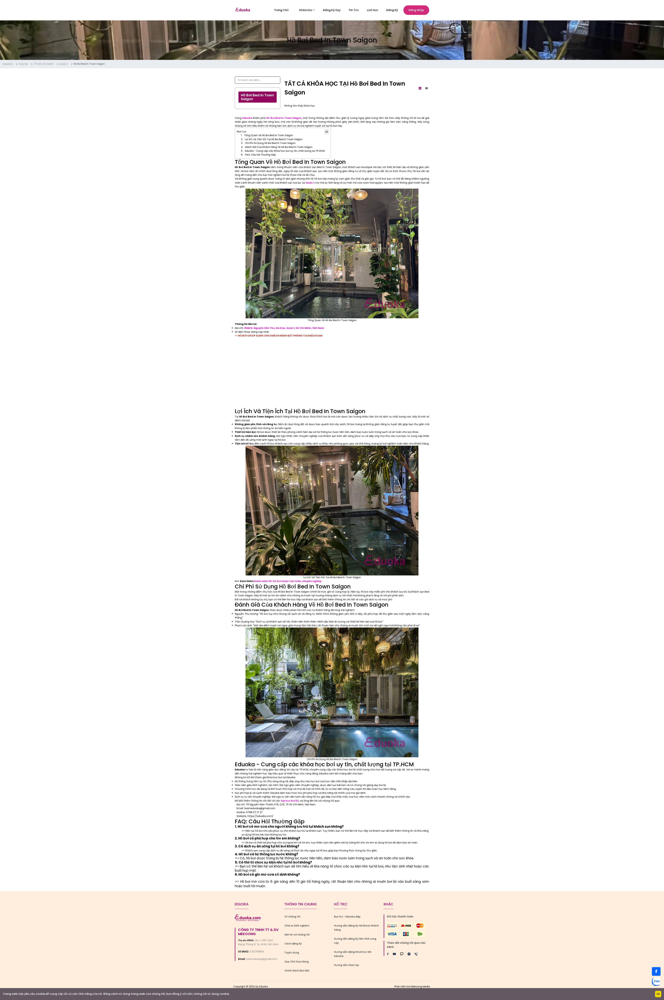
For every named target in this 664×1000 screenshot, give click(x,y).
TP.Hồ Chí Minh (44, 64)
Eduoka (8, 64)
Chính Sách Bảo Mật (296, 970)
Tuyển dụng (291, 952)
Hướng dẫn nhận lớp (346, 965)
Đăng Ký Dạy (331, 10)
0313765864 (257, 951)
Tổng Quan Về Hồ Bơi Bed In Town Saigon (268, 135)
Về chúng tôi (292, 916)
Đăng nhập (416, 10)
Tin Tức (354, 10)
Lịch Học (372, 10)
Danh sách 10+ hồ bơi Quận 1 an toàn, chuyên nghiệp (287, 581)
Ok (658, 994)
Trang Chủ (281, 10)
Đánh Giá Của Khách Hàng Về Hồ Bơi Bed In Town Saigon (278, 147)
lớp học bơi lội (289, 800)
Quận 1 (63, 64)
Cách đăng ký (293, 943)
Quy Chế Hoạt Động (296, 961)
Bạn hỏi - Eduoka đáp (347, 916)
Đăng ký (392, 10)
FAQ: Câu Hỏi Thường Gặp (260, 154)
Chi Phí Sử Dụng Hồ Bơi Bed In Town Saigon (270, 143)
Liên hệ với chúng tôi (297, 934)
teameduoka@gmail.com (261, 959)
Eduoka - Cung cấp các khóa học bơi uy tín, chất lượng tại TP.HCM (285, 151)
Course (23, 64)
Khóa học (305, 10)
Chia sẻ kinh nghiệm (296, 925)
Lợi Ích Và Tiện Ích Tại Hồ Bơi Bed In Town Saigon (273, 139)
